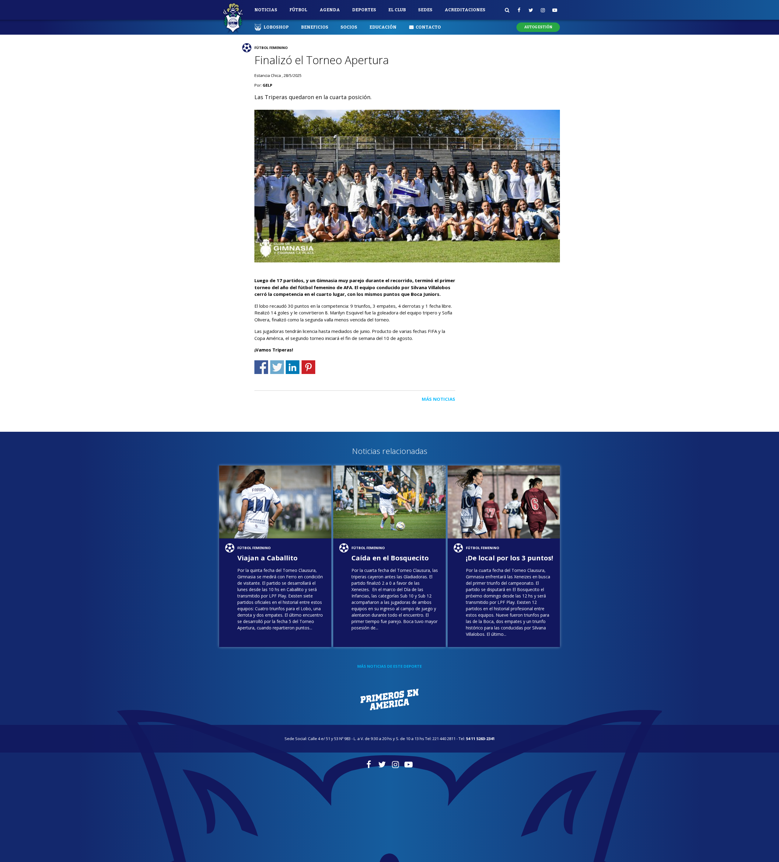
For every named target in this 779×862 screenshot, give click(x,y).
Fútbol (298, 9)
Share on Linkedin (292, 367)
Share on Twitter (277, 367)
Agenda (330, 9)
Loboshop (276, 27)
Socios (349, 27)
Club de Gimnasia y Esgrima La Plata (233, 18)
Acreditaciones (465, 9)
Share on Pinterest (308, 367)
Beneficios (314, 27)
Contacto (428, 27)
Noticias (265, 9)
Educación (382, 27)
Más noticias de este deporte (389, 666)
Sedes (425, 9)
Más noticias (438, 399)
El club (397, 9)
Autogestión (538, 27)
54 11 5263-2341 (480, 738)
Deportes (364, 9)
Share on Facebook (261, 367)
